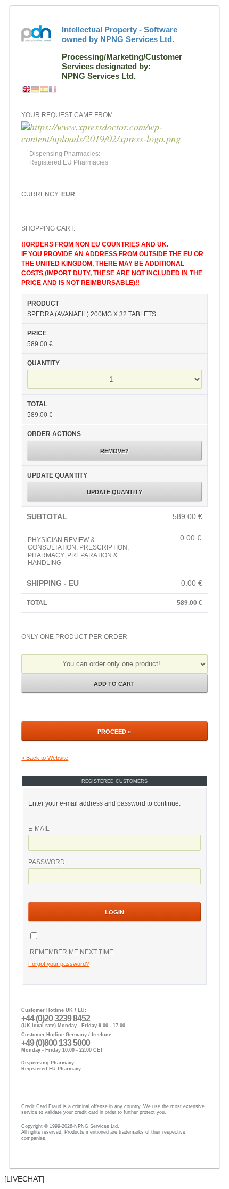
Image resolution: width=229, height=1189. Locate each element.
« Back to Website (44, 758)
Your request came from (67, 115)
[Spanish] (44, 89)
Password (46, 862)
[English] (26, 89)
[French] (52, 89)
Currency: (48, 194)
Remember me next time (70, 952)
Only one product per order (74, 637)
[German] (35, 89)
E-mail (39, 828)
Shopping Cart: (112, 414)
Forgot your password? (58, 964)
